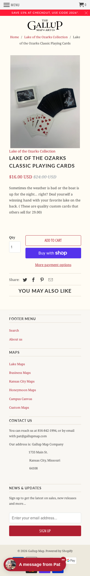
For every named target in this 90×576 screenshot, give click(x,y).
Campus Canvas (20, 399)
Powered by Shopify (59, 551)
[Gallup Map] (45, 25)
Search (14, 330)
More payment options (53, 264)
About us (15, 339)
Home (14, 37)
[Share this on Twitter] (24, 280)
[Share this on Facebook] (32, 280)
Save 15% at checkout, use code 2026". (45, 12)
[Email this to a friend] (50, 280)
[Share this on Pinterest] (41, 280)
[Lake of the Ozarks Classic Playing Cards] (45, 101)
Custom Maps (19, 407)
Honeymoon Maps (22, 390)
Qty (12, 237)
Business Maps (20, 372)
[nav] (12, 5)
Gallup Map (36, 551)
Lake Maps (17, 364)
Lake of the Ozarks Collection (46, 37)
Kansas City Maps (22, 381)
